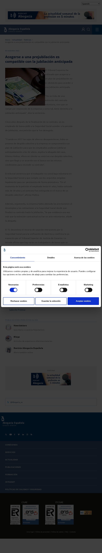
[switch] (38, 290)
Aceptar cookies (83, 301)
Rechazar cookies (18, 301)
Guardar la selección (51, 301)
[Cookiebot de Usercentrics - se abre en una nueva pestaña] (87, 250)
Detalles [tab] (51, 257)
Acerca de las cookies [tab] (84, 257)
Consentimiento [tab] (17, 257)
